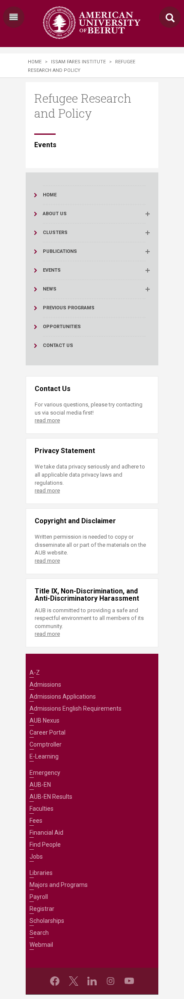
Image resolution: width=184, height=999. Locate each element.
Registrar (42, 908)
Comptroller (46, 744)
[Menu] (13, 17)
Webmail (41, 944)
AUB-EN (40, 784)
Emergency (45, 772)
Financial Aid (46, 832)
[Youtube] (129, 981)
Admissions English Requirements (76, 708)
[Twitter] (73, 981)
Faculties (41, 808)
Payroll (39, 896)
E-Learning (44, 756)
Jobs (36, 856)
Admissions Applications (63, 696)
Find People (45, 844)
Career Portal (47, 732)
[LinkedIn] (92, 981)
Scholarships (47, 920)
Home (35, 62)
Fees (36, 820)
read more (47, 420)
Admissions (45, 684)
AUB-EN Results (51, 796)
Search (39, 932)
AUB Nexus (44, 720)
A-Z (35, 672)
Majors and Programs (59, 884)
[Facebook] (54, 981)
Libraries (41, 872)
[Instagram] (110, 981)
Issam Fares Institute (78, 62)
